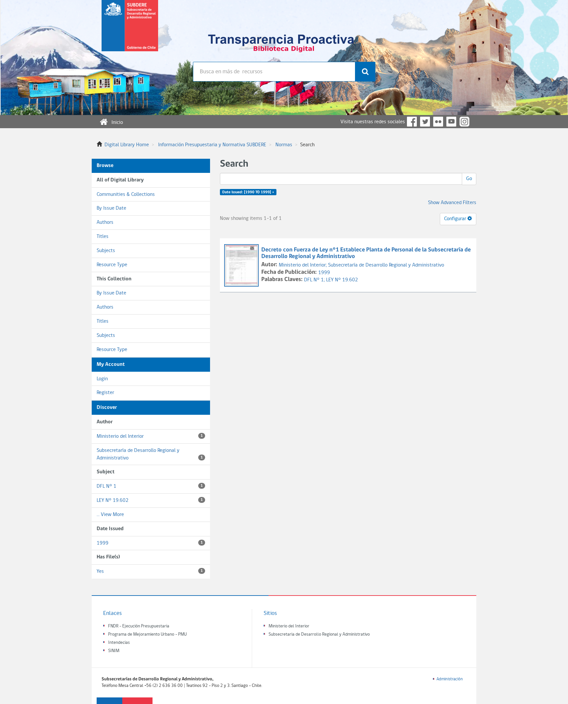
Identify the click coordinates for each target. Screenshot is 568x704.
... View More (110, 514)
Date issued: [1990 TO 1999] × (248, 192)
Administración (450, 679)
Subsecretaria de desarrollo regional (130, 31)
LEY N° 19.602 (150, 500)
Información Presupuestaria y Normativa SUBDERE (212, 145)
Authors (105, 222)
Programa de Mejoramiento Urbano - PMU (147, 634)
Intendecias (119, 642)
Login (102, 379)
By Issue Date (111, 208)
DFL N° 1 (150, 486)
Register (105, 392)
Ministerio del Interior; (303, 265)
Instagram (464, 122)
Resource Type (112, 265)
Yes (150, 571)
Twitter (425, 122)
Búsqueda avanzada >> (217, 88)
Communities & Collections (126, 194)
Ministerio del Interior (150, 436)
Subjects (106, 250)
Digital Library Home (127, 145)
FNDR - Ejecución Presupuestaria (138, 626)
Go (469, 178)
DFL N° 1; (315, 280)
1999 (150, 543)
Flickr (438, 122)
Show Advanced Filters (452, 202)
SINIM (113, 650)
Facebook (412, 122)
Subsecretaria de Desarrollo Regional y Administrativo (319, 634)
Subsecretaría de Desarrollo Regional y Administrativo (150, 454)
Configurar (455, 219)
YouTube (451, 122)
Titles (102, 236)
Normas (283, 145)
